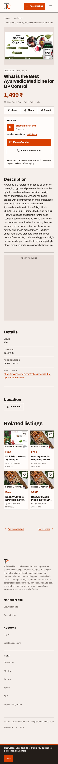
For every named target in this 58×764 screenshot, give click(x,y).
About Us (8, 671)
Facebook (8, 727)
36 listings (32, 134)
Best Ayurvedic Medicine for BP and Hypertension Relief (42, 501)
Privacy (7, 679)
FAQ (6, 696)
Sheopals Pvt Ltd (26, 125)
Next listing (44, 529)
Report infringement (13, 705)
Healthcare (9, 71)
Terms (7, 688)
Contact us (9, 662)
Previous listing (16, 529)
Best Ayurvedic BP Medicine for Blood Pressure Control (14, 501)
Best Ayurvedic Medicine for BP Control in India (40, 459)
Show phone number (30, 150)
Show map (15, 406)
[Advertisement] (29, 289)
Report (47, 110)
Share (31, 110)
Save (14, 110)
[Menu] (50, 6)
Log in (6, 634)
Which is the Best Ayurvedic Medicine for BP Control (15, 461)
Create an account (12, 643)
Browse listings (11, 607)
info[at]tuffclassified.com (42, 722)
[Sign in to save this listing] (24, 434)
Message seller (21, 142)
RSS (22, 727)
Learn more (20, 751)
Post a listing (10, 615)
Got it (8, 758)
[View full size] (29, 46)
